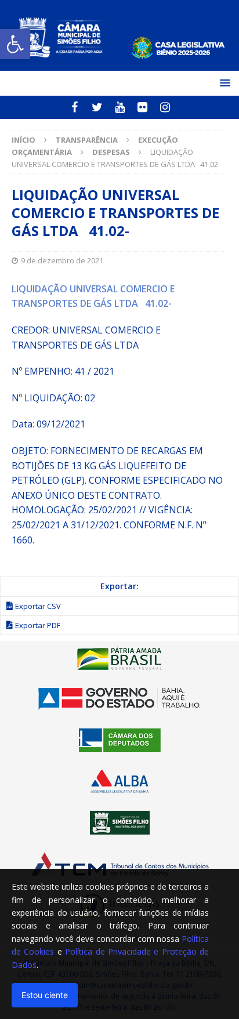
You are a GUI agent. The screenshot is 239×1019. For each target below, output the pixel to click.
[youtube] (120, 107)
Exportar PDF (37, 625)
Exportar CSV (38, 606)
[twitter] (97, 107)
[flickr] (142, 107)
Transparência (87, 140)
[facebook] (74, 107)
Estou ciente (44, 995)
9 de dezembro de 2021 (62, 260)
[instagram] (165, 107)
